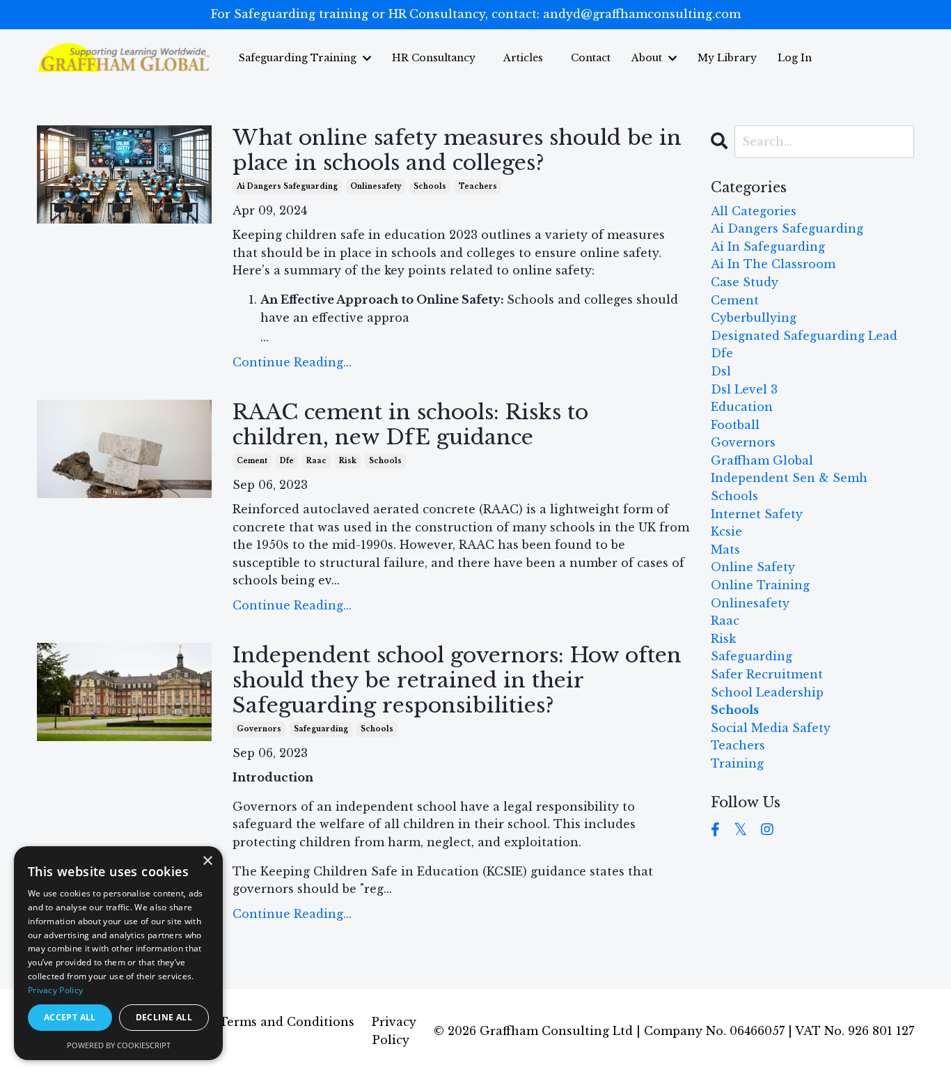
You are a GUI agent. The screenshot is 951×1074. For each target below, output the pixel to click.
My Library (727, 58)
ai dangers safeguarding (287, 186)
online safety (753, 567)
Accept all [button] (70, 1017)
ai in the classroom (773, 264)
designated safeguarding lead (804, 336)
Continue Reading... (292, 362)
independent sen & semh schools (789, 487)
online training (760, 585)
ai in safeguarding (768, 247)
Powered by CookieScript (119, 1045)
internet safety (757, 514)
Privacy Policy (55, 990)
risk (347, 460)
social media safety (771, 728)
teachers (478, 186)
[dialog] (118, 953)
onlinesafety (375, 186)
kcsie (726, 531)
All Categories (753, 211)
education (742, 407)
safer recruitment (767, 674)
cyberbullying (753, 318)
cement (252, 460)
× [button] (207, 861)
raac (316, 460)
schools (430, 186)
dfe (287, 460)
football (735, 425)
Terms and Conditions (286, 1022)
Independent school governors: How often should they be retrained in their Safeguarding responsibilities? (457, 680)
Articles (523, 58)
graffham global (762, 460)
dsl (721, 371)
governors (259, 728)
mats (725, 550)
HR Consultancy (433, 58)
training (737, 763)
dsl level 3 (744, 389)
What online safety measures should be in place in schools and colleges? (457, 150)
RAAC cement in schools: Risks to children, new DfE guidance (410, 425)
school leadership (767, 692)
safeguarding (321, 728)
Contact (591, 58)
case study (744, 282)
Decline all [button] (164, 1017)
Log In (795, 58)
